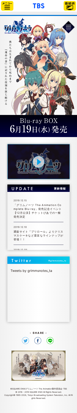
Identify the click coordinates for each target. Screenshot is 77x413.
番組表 (70, 6)
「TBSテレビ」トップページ (38, 5)
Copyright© (9, 395)
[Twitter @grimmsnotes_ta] (38, 261)
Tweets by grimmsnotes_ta (31, 271)
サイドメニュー (7, 6)
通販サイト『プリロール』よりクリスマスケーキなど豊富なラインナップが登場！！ (38, 235)
